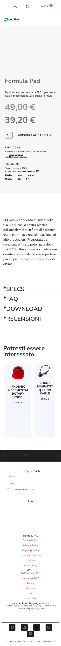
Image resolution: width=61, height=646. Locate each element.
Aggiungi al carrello (35, 135)
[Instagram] (49, 627)
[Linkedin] (24, 627)
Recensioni (23, 319)
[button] (30, 289)
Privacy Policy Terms (25, 489)
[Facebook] (12, 627)
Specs (15, 289)
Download (24, 309)
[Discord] (30, 634)
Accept (22, 489)
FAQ (12, 299)
